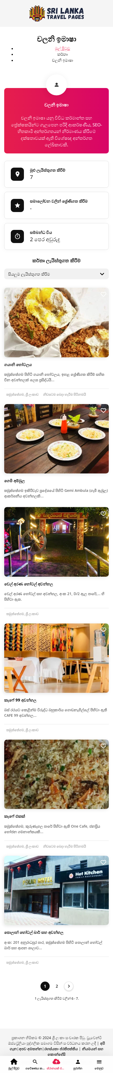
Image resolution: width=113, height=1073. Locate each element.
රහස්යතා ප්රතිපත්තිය (61, 1048)
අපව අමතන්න (30, 1048)
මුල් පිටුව (62, 48)
